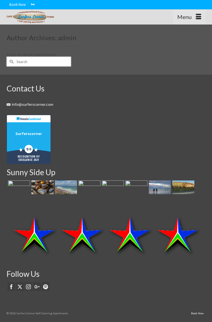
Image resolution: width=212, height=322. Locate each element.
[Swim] (65, 187)
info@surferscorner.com (32, 104)
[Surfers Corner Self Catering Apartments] (80, 17)
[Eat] (42, 187)
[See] (112, 187)
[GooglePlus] (37, 286)
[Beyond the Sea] (182, 187)
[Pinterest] (45, 286)
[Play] (135, 187)
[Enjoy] (88, 187)
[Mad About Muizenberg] (159, 187)
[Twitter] (20, 286)
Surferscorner (28, 133)
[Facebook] (11, 286)
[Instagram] (28, 286)
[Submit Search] (11, 61)
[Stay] (18, 187)
